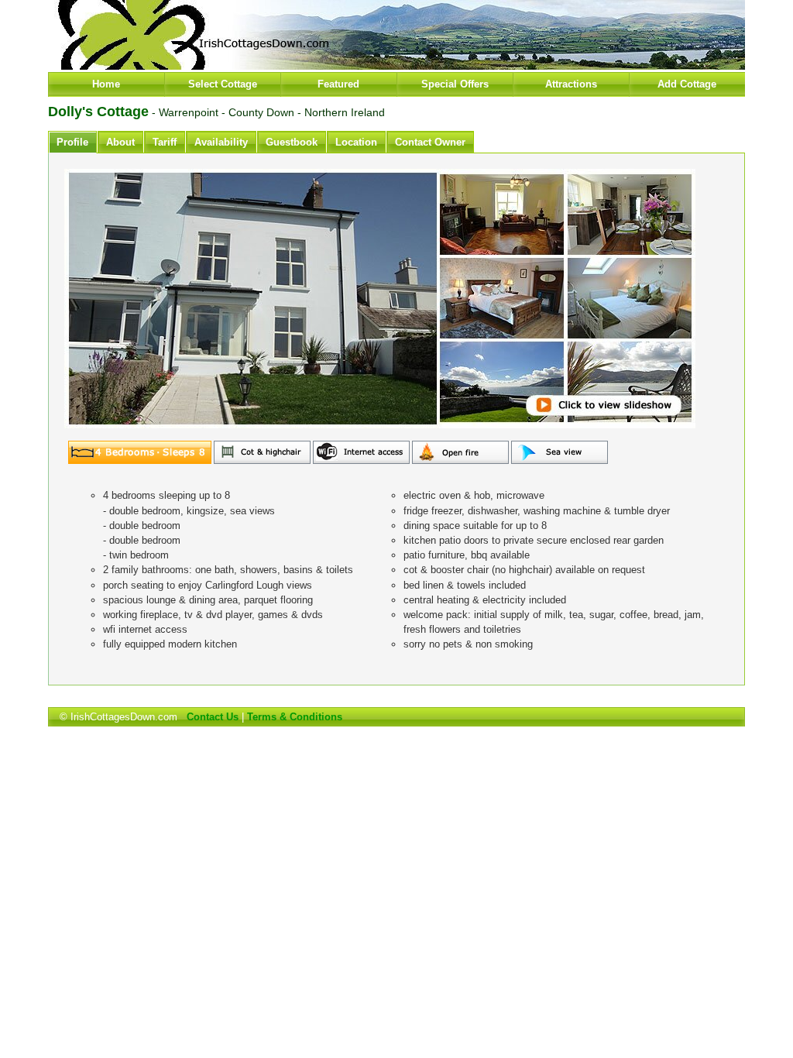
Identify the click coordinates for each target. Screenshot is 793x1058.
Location (356, 142)
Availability (221, 142)
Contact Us (213, 717)
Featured (338, 84)
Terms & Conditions (294, 717)
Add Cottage (686, 84)
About (120, 142)
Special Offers (455, 84)
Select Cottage (222, 84)
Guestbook (292, 142)
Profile (72, 142)
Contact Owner (430, 142)
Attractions (571, 84)
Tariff (165, 142)
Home (106, 84)
